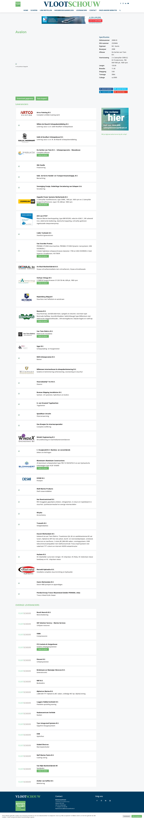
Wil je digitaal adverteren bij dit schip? (114, 134)
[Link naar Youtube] (128, 3)
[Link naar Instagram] (123, 3)
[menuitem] (25, 10)
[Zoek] (119, 10)
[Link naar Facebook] (120, 3)
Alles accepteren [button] (136, 816)
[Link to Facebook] (97, 800)
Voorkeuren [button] (127, 816)
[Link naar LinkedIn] (125, 3)
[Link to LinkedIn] (105, 800)
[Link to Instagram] (101, 800)
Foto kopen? (42, 98)
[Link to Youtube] (110, 800)
